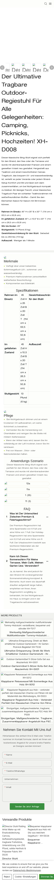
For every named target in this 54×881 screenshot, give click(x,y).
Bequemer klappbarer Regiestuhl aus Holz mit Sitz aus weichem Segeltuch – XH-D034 (39, 842)
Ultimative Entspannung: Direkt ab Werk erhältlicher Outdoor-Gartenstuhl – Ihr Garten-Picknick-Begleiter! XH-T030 (27, 653)
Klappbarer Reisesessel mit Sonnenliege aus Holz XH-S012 (27, 683)
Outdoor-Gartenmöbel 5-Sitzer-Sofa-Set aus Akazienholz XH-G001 (27, 668)
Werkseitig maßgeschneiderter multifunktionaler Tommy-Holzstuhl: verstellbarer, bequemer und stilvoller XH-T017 (27, 634)
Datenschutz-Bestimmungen (27, 870)
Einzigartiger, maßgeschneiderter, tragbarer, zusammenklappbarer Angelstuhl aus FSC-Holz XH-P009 (27, 720)
